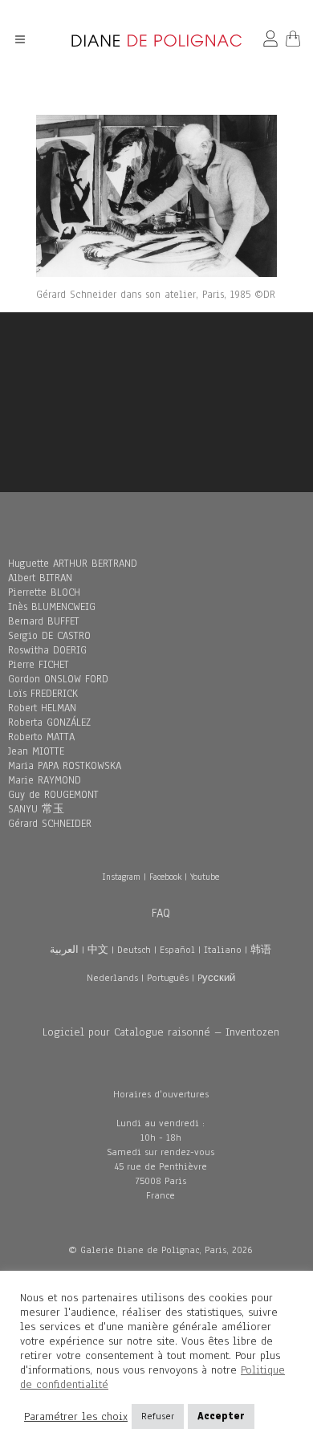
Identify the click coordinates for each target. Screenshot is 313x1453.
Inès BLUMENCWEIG (52, 607)
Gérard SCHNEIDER (49, 823)
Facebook (165, 876)
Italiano (223, 949)
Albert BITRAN (40, 578)
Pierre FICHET (38, 664)
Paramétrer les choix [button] (76, 1417)
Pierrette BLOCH (44, 592)
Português (168, 977)
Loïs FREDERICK (43, 693)
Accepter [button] (221, 1416)
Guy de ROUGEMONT (53, 795)
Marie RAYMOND (44, 780)
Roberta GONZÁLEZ (49, 722)
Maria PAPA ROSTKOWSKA (64, 766)
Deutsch (134, 949)
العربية (64, 949)
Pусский (216, 977)
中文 (97, 949)
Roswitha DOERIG (47, 650)
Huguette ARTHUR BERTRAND (72, 563)
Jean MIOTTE (36, 751)
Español (177, 949)
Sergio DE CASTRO (49, 636)
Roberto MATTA (41, 737)
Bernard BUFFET (43, 621)
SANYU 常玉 (36, 809)
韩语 (260, 949)
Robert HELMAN (42, 708)
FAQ (161, 913)
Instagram (121, 876)
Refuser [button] (157, 1416)
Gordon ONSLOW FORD (58, 679)
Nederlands (112, 977)
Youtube (204, 876)
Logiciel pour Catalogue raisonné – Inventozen (161, 1032)
